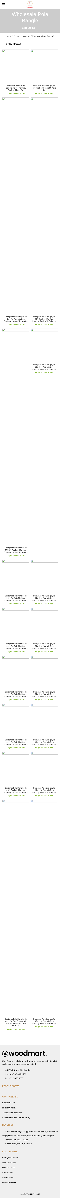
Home (8, 36)
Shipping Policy (9, 1107)
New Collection (9, 1162)
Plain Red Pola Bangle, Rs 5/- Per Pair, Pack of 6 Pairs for (44, 87)
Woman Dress (8, 1167)
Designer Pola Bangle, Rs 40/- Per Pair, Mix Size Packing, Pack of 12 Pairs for (44, 742)
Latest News (8, 1177)
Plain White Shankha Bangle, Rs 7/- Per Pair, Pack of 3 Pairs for (16, 87)
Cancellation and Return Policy (16, 1117)
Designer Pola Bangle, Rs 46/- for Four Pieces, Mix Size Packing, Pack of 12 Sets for (16, 1022)
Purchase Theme (9, 1182)
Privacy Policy (8, 1102)
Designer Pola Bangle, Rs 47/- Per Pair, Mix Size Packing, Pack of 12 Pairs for (44, 1021)
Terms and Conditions (12, 1112)
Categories (28, 28)
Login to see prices (16, 93)
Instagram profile (10, 1157)
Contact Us (7, 1172)
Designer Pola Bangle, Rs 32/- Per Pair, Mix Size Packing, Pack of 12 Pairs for (44, 367)
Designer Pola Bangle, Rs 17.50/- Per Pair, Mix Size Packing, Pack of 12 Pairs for (16, 550)
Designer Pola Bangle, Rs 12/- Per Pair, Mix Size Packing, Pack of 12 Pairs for (16, 319)
